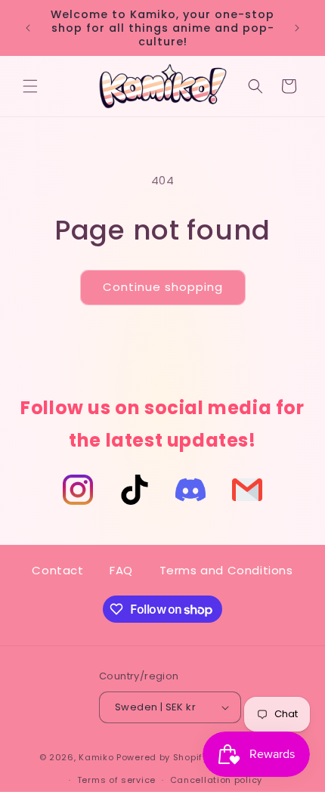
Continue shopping (163, 287)
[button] (30, 86)
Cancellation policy (216, 780)
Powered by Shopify (162, 756)
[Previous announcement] (28, 28)
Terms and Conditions (226, 570)
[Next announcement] (297, 28)
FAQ (121, 570)
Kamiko (96, 756)
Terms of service (116, 780)
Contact (57, 570)
